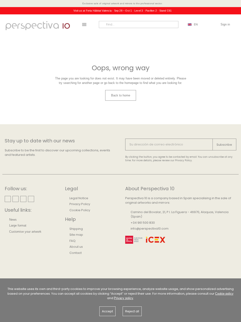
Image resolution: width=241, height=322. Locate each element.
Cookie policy (224, 293)
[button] (120, 95)
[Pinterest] (15, 199)
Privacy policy (123, 298)
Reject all (132, 311)
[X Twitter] (31, 199)
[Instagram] (8, 199)
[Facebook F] (23, 199)
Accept (107, 311)
